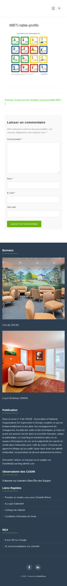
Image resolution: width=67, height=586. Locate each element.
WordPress (41, 576)
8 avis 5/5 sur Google (15, 540)
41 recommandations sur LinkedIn (22, 546)
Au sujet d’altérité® (14, 503)
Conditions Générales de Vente (20, 516)
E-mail (11, 193)
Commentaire (14, 139)
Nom (10, 178)
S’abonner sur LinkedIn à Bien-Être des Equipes (26, 480)
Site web (11, 207)
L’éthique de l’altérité (15, 510)
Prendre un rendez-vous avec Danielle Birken (28, 497)
